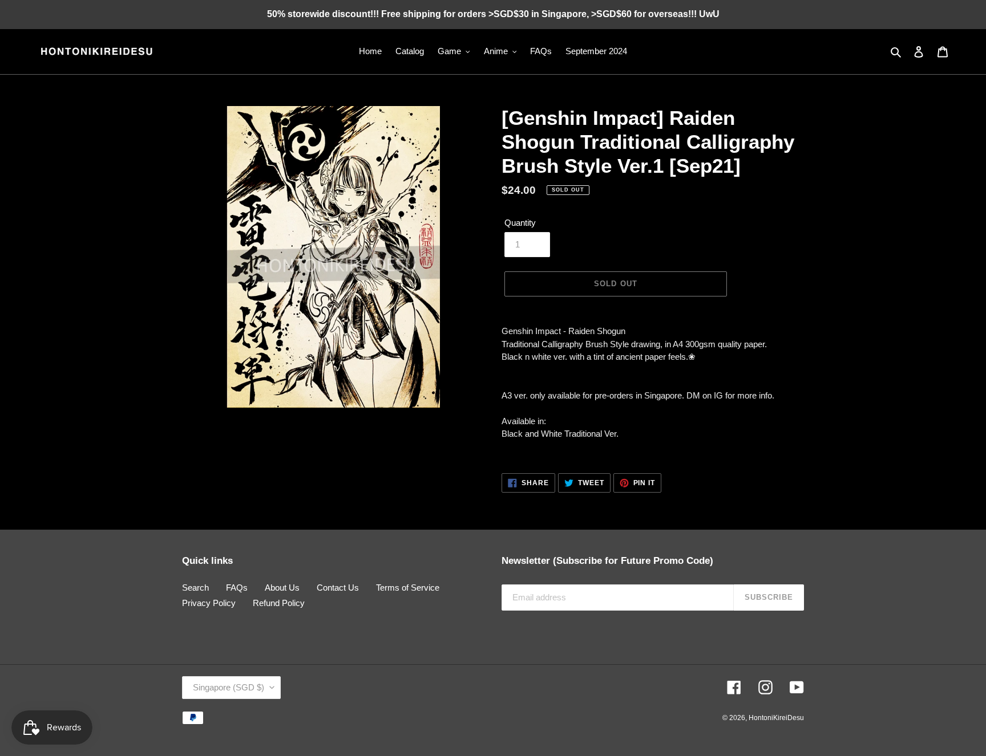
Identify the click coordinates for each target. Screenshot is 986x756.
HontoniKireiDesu (776, 718)
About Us (282, 587)
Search (195, 587)
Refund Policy (279, 603)
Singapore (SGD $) (228, 687)
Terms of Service (407, 587)
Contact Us (338, 587)
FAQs (237, 587)
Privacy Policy (209, 603)
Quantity (520, 222)
